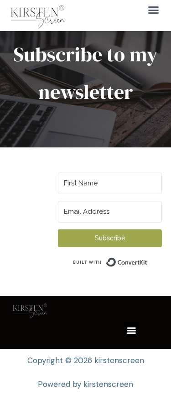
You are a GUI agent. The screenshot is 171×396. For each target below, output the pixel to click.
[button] (153, 9)
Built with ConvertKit (147, 260)
